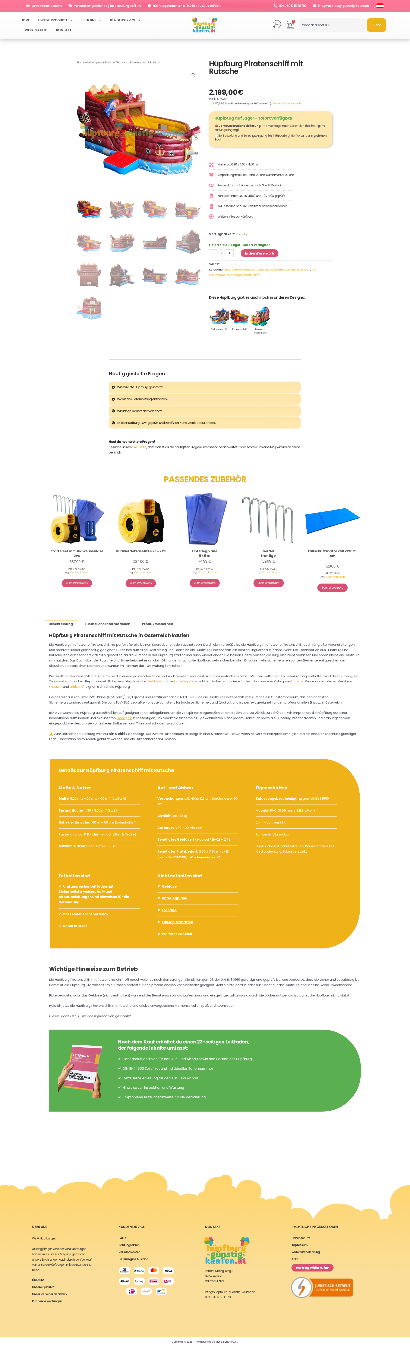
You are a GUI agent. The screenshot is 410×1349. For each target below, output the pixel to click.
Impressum (299, 1245)
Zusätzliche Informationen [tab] (107, 624)
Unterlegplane (185, 681)
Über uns (88, 20)
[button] (193, 75)
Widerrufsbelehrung (305, 1252)
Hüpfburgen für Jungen (294, 269)
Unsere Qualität (43, 1287)
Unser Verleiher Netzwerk (49, 1294)
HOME (25, 20)
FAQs (122, 1238)
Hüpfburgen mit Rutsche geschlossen (251, 269)
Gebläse (154, 681)
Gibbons (76, 686)
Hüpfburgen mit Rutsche (100, 62)
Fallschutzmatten (177, 922)
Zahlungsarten (129, 1245)
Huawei (56, 686)
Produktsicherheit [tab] (157, 624)
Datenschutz (300, 1238)
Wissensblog (36, 30)
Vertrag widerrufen (312, 1268)
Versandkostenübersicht (286, 103)
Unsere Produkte (52, 20)
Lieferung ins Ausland (133, 1259)
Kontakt (64, 30)
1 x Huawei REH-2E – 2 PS (211, 839)
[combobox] (332, 25)
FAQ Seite (139, 447)
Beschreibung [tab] (61, 624)
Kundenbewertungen (47, 1301)
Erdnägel (169, 910)
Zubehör (297, 681)
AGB (294, 1259)
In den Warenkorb (259, 253)
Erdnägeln (124, 718)
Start (79, 62)
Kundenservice (123, 20)
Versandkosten (79, 572)
